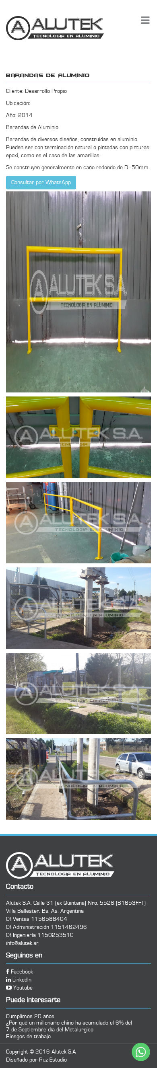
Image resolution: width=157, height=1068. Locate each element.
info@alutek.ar (22, 943)
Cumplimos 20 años (30, 1016)
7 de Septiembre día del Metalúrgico (49, 1030)
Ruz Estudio (53, 1060)
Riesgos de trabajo (28, 1036)
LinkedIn (21, 980)
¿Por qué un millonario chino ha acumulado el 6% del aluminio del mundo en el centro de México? (69, 1023)
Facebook (21, 972)
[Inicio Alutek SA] (71, 28)
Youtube (22, 988)
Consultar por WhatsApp (41, 182)
